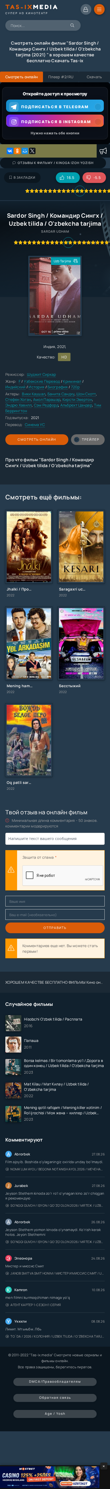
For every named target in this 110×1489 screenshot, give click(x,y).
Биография (58, 386)
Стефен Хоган (18, 399)
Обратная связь (55, 1397)
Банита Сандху (61, 393)
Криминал (72, 381)
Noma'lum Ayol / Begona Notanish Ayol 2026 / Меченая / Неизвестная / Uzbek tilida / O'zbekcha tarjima (57, 1169)
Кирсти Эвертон (77, 399)
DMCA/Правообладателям (55, 1381)
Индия (49, 346)
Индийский (15, 386)
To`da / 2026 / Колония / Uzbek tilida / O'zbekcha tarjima (57, 1336)
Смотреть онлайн (37, 439)
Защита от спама (38, 857)
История (36, 386)
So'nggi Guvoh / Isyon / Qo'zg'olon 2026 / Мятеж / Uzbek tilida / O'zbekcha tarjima (57, 1205)
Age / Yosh (55, 1413)
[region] (55, 113)
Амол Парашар (46, 399)
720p (75, 386)
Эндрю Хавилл (18, 405)
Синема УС (35, 424)
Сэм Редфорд (46, 405)
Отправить (55, 927)
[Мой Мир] (25, 151)
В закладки (24, 177)
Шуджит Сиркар (41, 374)
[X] (32, 151)
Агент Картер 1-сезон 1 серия (35, 1305)
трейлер (90, 439)
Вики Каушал (33, 393)
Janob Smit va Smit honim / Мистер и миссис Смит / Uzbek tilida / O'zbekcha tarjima (57, 1273)
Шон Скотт (86, 393)
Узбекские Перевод (42, 381)
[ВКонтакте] (10, 151)
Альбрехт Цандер (76, 405)
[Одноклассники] (17, 151)
